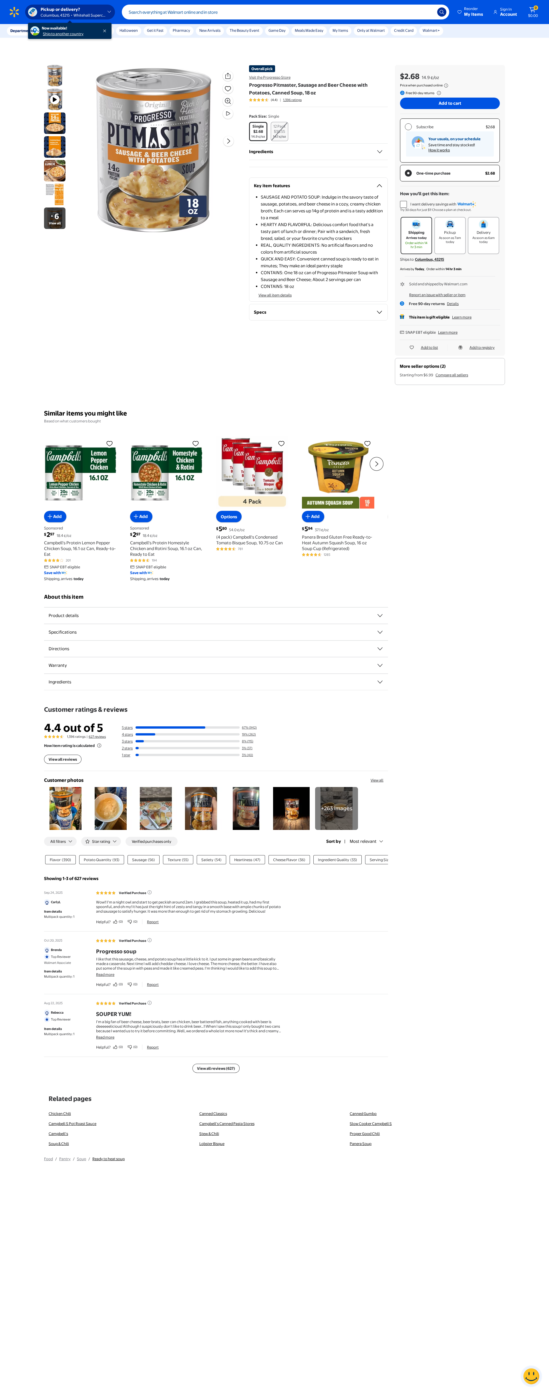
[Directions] (380, 648)
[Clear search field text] (428, 12)
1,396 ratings (292, 100)
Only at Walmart (371, 30)
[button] (471, 12)
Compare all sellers (451, 375)
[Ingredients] (379, 151)
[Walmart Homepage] (14, 12)
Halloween (129, 30)
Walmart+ (431, 30)
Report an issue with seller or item (437, 294)
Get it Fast (155, 30)
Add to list (429, 347)
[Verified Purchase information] (149, 892)
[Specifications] (380, 632)
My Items (340, 30)
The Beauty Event (244, 30)
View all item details (275, 295)
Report (153, 922)
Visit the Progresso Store (270, 77)
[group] (275, 100)
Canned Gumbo (363, 1113)
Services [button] (57, 30)
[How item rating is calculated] (99, 745)
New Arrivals (209, 30)
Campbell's (58, 1133)
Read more (105, 974)
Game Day (277, 30)
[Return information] (437, 93)
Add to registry (482, 347)
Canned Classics (213, 1113)
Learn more (462, 317)
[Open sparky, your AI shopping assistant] (531, 1376)
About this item (63, 597)
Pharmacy (181, 30)
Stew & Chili (209, 1133)
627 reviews (97, 737)
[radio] (258, 131)
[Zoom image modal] (228, 101)
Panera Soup (360, 1143)
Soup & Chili (59, 1143)
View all (377, 780)
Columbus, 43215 (429, 259)
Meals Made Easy (309, 30)
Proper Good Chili (365, 1133)
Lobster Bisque (211, 1143)
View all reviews (63, 759)
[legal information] (446, 85)
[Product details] (380, 615)
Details (453, 303)
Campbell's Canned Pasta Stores (226, 1123)
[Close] (105, 31)
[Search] (441, 12)
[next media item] (228, 141)
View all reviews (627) (216, 1068)
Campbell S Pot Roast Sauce (72, 1123)
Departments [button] (22, 30)
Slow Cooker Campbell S (371, 1123)
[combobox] (285, 12)
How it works (439, 150)
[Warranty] (380, 665)
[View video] (228, 113)
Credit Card (403, 30)
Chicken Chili (60, 1113)
